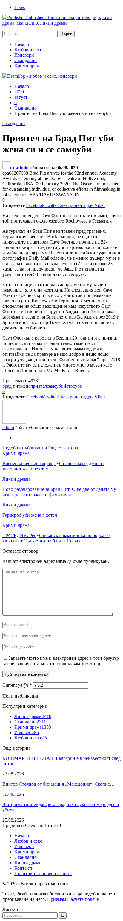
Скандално (25, 60)
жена (25, 385)
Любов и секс (28, 49)
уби (78, 385)
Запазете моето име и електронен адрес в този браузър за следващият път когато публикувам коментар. (60, 661)
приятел (38, 385)
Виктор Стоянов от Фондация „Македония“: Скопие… (58, 784)
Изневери (24, 55)
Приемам (56, 899)
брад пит (11, 385)
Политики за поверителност (43, 873)
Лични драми (16, 479)
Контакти (24, 868)
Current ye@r (17, 685)
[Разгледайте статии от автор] (14, 421)
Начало (21, 44)
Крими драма (27, 65)
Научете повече (83, 899)
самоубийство (61, 385)
